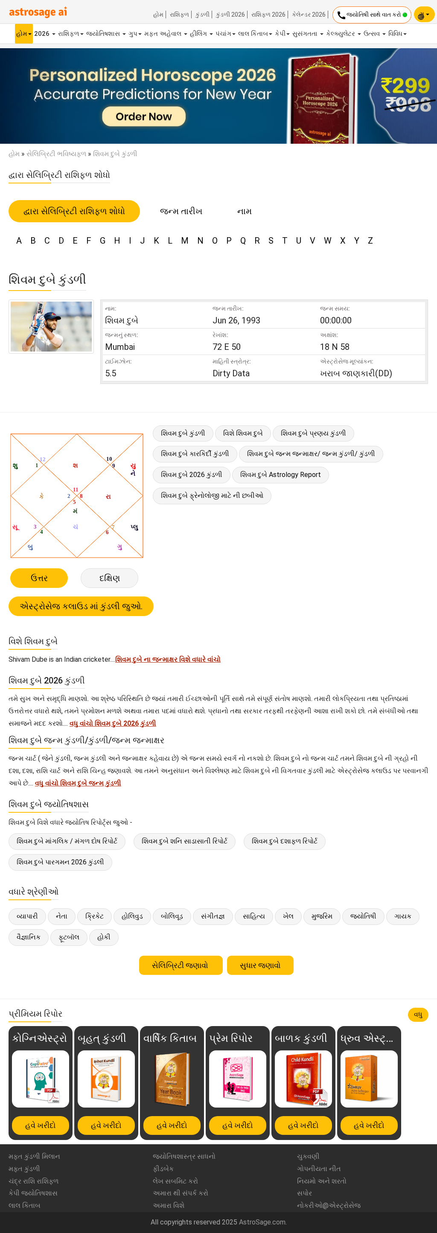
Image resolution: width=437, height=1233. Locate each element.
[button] (33, 96)
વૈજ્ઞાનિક (29, 937)
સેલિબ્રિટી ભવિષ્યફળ (56, 154)
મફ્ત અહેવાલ (163, 34)
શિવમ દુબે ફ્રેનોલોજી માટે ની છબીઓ (212, 495)
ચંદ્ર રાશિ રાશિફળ (33, 1181)
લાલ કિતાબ (253, 34)
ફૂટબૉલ (68, 937)
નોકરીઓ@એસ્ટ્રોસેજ (329, 1205)
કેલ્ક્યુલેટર (341, 34)
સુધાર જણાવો (260, 965)
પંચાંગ (223, 34)
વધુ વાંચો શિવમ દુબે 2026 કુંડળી (113, 723)
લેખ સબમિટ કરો (175, 1181)
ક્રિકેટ (94, 916)
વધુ (418, 1014)
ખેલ (288, 916)
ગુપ (132, 34)
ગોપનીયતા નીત (319, 1169)
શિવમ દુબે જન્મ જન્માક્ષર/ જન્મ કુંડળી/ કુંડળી (311, 454)
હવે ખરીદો (40, 1125)
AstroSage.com (262, 1222)
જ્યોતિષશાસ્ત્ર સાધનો (184, 1156)
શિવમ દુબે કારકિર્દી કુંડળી (195, 454)
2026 (42, 34)
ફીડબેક (163, 1169)
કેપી (280, 34)
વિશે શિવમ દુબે (243, 433)
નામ (244, 211)
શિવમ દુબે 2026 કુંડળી (191, 475)
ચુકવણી (308, 1156)
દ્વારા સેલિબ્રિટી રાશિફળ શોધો (74, 211)
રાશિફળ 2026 (268, 14)
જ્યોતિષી (363, 916)
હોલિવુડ (132, 916)
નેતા (61, 916)
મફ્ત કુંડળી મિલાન (34, 1156)
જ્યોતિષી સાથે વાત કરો (369, 15)
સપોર (304, 1193)
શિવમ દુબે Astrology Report (280, 475)
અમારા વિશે (168, 1205)
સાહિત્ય (254, 916)
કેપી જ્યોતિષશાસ (33, 1193)
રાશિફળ (179, 14)
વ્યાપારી (27, 916)
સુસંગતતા (305, 34)
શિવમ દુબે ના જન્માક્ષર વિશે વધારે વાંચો (168, 659)
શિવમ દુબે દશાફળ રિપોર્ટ (285, 841)
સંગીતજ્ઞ (213, 916)
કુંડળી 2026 (230, 14)
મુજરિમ (322, 916)
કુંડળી (202, 14)
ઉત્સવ (373, 34)
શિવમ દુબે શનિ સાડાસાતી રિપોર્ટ (184, 841)
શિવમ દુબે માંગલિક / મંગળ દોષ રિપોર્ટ (67, 841)
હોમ (158, 14)
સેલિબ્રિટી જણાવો (181, 965)
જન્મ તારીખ (181, 211)
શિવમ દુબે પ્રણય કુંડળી (313, 433)
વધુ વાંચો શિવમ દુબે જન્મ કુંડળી (78, 783)
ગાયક (402, 916)
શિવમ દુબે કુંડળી (183, 433)
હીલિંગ (199, 34)
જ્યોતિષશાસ (104, 34)
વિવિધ (395, 34)
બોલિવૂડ (172, 916)
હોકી (104, 937)
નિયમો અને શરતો (322, 1181)
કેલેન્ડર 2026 (309, 14)
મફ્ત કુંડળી (24, 1169)
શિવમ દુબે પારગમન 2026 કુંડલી (60, 862)
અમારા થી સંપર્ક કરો (180, 1193)
